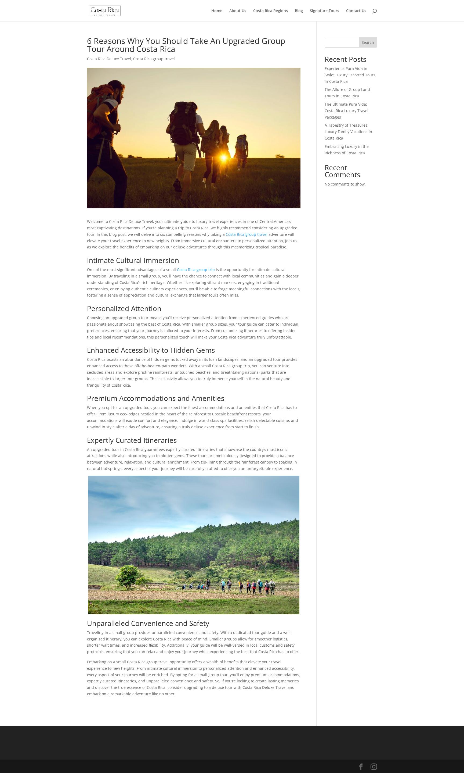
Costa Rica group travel (154, 58)
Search (368, 42)
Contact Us (356, 11)
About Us (237, 11)
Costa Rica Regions (270, 11)
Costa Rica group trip (196, 269)
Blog (299, 11)
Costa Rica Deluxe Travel (109, 58)
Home (216, 11)
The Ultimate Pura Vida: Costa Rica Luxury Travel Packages (346, 111)
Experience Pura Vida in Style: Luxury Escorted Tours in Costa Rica (350, 75)
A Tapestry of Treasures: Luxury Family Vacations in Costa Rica (348, 132)
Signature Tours (324, 11)
